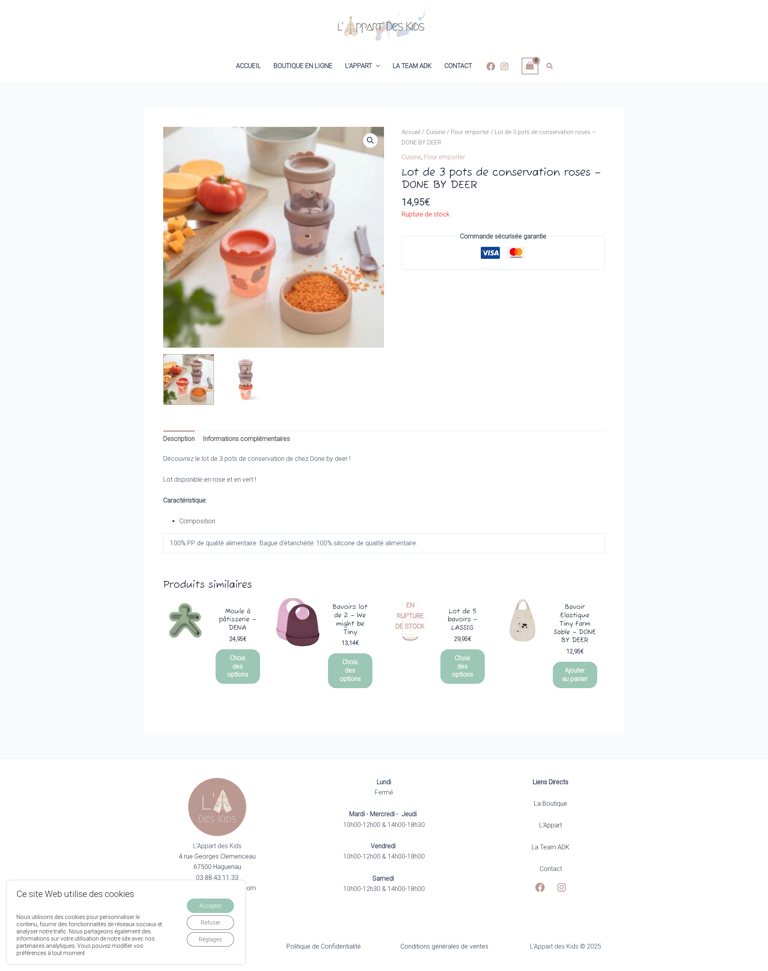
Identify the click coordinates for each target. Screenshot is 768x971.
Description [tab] (179, 438)
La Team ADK (551, 847)
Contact (551, 869)
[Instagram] (504, 66)
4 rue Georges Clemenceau (217, 856)
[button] (376, 66)
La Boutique (550, 803)
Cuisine (435, 132)
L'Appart (550, 825)
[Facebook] (490, 66)
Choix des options (237, 666)
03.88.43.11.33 (217, 877)
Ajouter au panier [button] (575, 675)
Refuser (210, 922)
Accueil (411, 132)
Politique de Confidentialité (323, 946)
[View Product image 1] (188, 379)
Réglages (210, 939)
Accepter (210, 906)
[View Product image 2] (245, 379)
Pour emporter (470, 132)
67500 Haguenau (217, 867)
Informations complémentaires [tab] (246, 438)
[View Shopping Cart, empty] (530, 66)
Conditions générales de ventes (444, 946)
